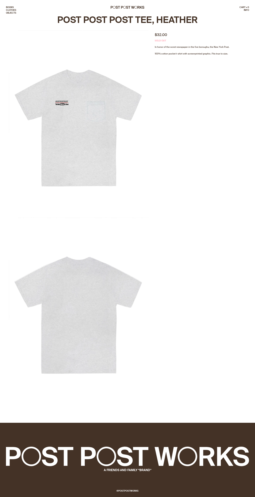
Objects (11, 12)
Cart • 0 (244, 7)
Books (10, 7)
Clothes (11, 10)
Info (246, 10)
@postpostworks (127, 490)
